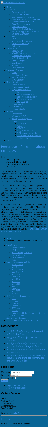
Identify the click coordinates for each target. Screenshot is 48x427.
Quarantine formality (20, 43)
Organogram (17, 114)
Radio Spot (16, 306)
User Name (6, 372)
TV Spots (16, 308)
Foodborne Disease (20, 75)
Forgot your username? (16, 385)
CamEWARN (17, 51)
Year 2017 (16, 281)
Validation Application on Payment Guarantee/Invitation (26, 32)
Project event (17, 104)
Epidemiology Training (16, 318)
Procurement (17, 106)
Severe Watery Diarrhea (22, 252)
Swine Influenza (18, 255)
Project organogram (25, 94)
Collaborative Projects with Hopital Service (24, 320)
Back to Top (6, 419)
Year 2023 (16, 291)
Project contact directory (27, 97)
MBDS (15, 65)
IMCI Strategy (18, 80)
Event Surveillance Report (23, 22)
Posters (15, 301)
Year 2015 (16, 277)
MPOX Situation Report (22, 58)
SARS (14, 250)
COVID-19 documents (21, 24)
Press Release (12, 245)
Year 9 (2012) (17, 264)
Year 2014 (16, 274)
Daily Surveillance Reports (23, 17)
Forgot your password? (16, 388)
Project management (20, 87)
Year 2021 (16, 286)
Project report (22, 101)
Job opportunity (18, 109)
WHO (19, 126)
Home (9, 238)
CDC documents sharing (27, 133)
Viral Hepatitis (18, 68)
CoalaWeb (16, 413)
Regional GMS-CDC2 (26, 131)
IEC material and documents (18, 296)
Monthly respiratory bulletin (18, 262)
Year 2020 (16, 284)
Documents (16, 39)
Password (5, 375)
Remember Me (7, 378)
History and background (22, 118)
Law (14, 298)
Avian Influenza (18, 248)
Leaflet (15, 310)
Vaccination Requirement (22, 41)
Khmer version (15, 231)
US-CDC (21, 128)
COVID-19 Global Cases (22, 29)
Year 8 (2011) (17, 267)
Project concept (18, 85)
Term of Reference (19, 77)
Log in (4, 381)
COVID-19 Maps (19, 26)
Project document (24, 99)
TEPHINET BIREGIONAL (29, 135)
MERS (15, 260)
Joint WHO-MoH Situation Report (26, 19)
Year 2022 (16, 289)
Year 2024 (16, 294)
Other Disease (18, 257)
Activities (16, 46)
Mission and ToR (19, 116)
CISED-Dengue (18, 60)
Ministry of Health (25, 123)
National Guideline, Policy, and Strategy (29, 313)
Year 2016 (16, 279)
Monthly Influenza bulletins (23, 53)
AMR (14, 72)
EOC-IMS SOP (18, 315)
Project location (23, 92)
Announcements (18, 12)
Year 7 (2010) (17, 269)
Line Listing (17, 63)
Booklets (15, 303)
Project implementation (21, 89)
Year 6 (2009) (17, 272)
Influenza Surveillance (21, 55)
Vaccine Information (20, 14)
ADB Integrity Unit (25, 138)
